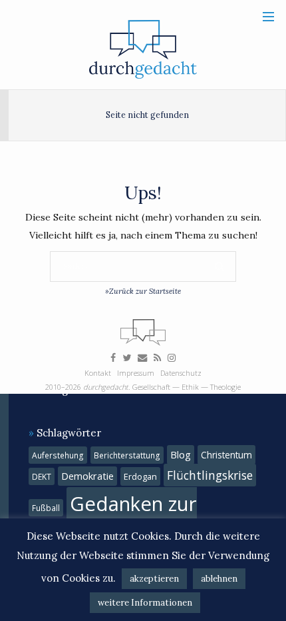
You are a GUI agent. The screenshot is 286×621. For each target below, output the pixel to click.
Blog (180, 454)
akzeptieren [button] (154, 578)
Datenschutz (181, 373)
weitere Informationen (145, 602)
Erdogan (140, 476)
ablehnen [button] (219, 578)
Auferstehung (58, 455)
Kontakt (97, 373)
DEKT (41, 476)
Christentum (226, 454)
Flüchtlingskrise (210, 475)
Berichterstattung (127, 455)
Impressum (135, 373)
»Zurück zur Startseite (143, 291)
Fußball (46, 507)
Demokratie (87, 476)
